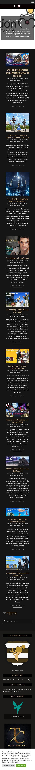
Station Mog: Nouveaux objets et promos (17, 367)
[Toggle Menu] (32, 2)
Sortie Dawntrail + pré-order (17, 258)
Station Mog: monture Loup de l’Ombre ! (17, 470)
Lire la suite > (17, 106)
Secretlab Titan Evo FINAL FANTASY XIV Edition (17, 200)
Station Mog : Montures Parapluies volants (17, 520)
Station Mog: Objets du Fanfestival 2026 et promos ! (17, 72)
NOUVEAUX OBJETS (19, 80)
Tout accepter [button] (21, 766)
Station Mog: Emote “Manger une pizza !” (17, 311)
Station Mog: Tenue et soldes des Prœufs (17, 574)
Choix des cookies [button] (8, 766)
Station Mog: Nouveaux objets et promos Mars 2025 (17, 136)
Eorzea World (17, 716)
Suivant (13, 614)
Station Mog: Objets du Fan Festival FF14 (17, 421)
